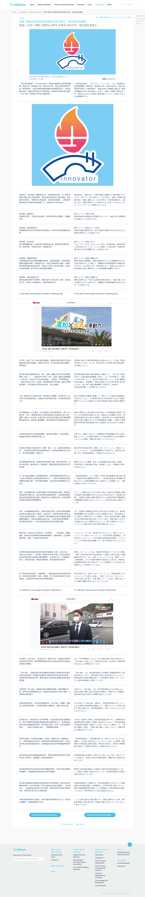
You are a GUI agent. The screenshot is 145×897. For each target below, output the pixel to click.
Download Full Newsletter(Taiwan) (44, 815)
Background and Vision (56, 856)
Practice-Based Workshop (64, 5)
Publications (99, 858)
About (32, 5)
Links (90, 5)
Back (14, 12)
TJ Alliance (17, 4)
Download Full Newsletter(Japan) (99, 815)
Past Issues (121, 866)
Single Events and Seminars (79, 856)
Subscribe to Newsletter (22, 855)
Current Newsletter (123, 863)
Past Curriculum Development (100, 862)
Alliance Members (44, 5)
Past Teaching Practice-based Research (100, 868)
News (109, 5)
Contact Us (54, 860)
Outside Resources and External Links (123, 853)
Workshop (80, 5)
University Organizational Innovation (100, 875)
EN (130, 5)
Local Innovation (100, 885)
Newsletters (99, 5)
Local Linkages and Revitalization (101, 881)
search (138, 4)
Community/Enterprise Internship (80, 868)
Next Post (79, 824)
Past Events (99, 855)
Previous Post (67, 824)
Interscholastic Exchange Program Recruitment (79, 862)
